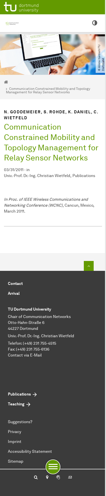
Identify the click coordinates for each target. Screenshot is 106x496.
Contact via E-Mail (25, 355)
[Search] (36, 478)
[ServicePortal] (58, 478)
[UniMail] (70, 478)
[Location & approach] (47, 478)
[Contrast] (94, 23)
